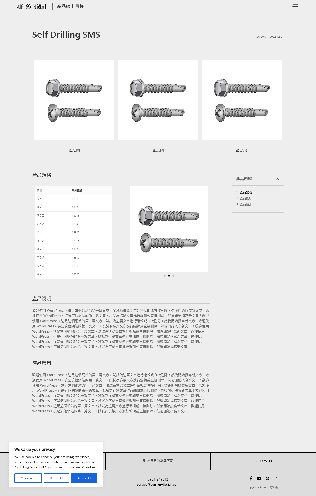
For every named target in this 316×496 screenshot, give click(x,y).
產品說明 (246, 198)
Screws (261, 37)
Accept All (84, 478)
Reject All (56, 478)
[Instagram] (276, 478)
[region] (56, 464)
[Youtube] (259, 478)
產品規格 (246, 192)
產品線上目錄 (70, 6)
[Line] (267, 478)
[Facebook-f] (251, 478)
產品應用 (246, 204)
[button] (295, 6)
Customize (28, 478)
